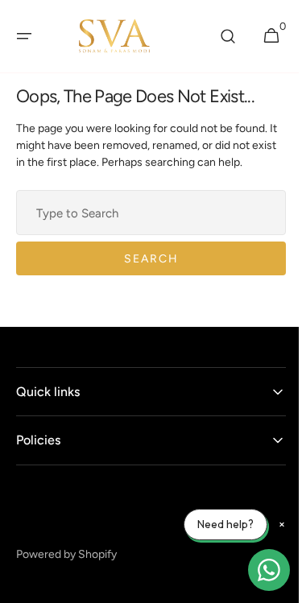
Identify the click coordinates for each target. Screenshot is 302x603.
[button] (24, 36)
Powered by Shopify (66, 554)
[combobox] (145, 212)
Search (145, 259)
